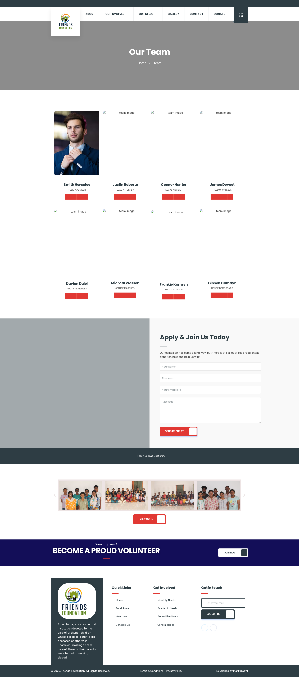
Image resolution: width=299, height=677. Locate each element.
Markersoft (240, 671)
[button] (55, 495)
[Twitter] (244, 3)
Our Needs (146, 14)
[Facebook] (237, 3)
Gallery (173, 14)
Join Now (229, 552)
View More (146, 519)
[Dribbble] (79, 197)
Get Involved (115, 14)
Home (142, 63)
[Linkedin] (85, 197)
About (90, 14)
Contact (196, 14)
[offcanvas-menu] (241, 15)
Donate (219, 14)
